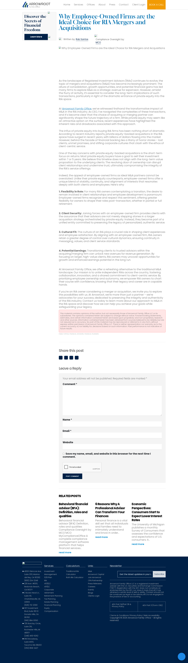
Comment (70, 384)
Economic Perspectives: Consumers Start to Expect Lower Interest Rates (147, 512)
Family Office (64, 334)
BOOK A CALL (156, 4)
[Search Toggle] (57, 4)
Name (67, 419)
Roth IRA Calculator (74, 577)
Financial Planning (52, 605)
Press (112, 4)
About (102, 4)
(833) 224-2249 (31, 580)
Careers (91, 586)
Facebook (61, 358)
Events (91, 589)
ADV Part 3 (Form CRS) (153, 605)
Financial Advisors (76, 334)
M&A (90, 571)
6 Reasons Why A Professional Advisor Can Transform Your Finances (110, 510)
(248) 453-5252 (31, 635)
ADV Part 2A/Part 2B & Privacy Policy (121, 605)
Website (68, 442)
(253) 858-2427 (31, 648)
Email (77, 358)
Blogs (90, 592)
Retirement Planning (53, 596)
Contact (124, 4)
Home (66, 4)
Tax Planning (50, 599)
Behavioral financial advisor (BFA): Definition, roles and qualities (73, 510)
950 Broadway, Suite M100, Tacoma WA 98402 (33, 642)
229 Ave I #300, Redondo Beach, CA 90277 (31, 586)
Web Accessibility (151, 615)
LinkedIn (71, 358)
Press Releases (95, 583)
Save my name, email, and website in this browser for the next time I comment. (107, 455)
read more (65, 552)
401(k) (46, 586)
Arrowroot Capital (96, 574)
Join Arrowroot (94, 577)
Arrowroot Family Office (76, 108)
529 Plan (48, 577)
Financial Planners (91, 334)
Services (78, 4)
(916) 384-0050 (31, 620)
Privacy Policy (136, 615)
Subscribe (159, 574)
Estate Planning (51, 602)
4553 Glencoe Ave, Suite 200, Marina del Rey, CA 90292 (32, 574)
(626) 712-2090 (30, 605)
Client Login (138, 4)
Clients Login (93, 596)
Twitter (66, 358)
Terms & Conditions (120, 615)
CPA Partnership (95, 580)
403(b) (47, 583)
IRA (45, 580)
